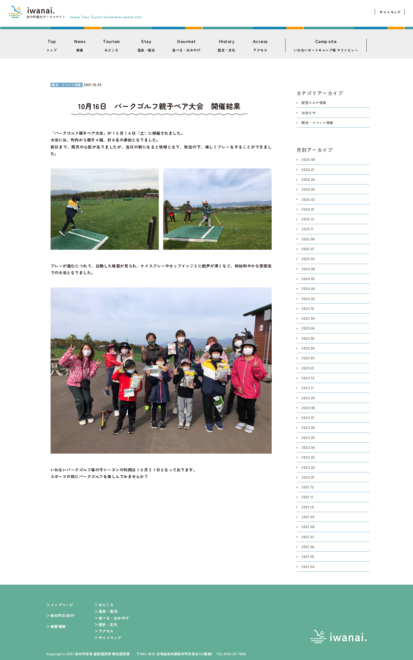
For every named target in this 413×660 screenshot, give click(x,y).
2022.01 (307, 477)
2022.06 (308, 427)
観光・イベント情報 (317, 123)
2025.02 (308, 259)
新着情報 (58, 626)
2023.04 (308, 348)
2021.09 (307, 517)
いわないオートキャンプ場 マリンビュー (326, 45)
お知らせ (308, 113)
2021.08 (307, 527)
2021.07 (307, 537)
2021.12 (307, 487)
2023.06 (308, 328)
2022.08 (308, 408)
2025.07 (307, 249)
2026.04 (308, 189)
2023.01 (307, 368)
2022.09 (308, 398)
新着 (79, 45)
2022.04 (308, 447)
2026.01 (307, 209)
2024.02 (308, 299)
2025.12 (307, 219)
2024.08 (308, 269)
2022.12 (307, 378)
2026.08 (308, 159)
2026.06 (308, 179)
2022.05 (308, 438)
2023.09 (308, 318)
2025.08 (308, 239)
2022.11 (307, 388)
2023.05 (307, 338)
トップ (51, 45)
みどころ (111, 45)
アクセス (260, 45)
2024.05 (308, 279)
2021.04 (307, 567)
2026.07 (307, 170)
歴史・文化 (226, 45)
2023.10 (307, 309)
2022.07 (307, 418)
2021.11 (307, 497)
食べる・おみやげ (186, 45)
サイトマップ (390, 12)
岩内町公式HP (62, 615)
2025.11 (307, 229)
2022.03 (308, 457)
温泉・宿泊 (146, 45)
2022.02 (308, 467)
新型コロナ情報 (313, 103)
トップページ (62, 604)
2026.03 (308, 199)
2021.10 (307, 507)
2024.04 (308, 289)
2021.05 (307, 557)
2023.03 (307, 358)
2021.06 (307, 547)
